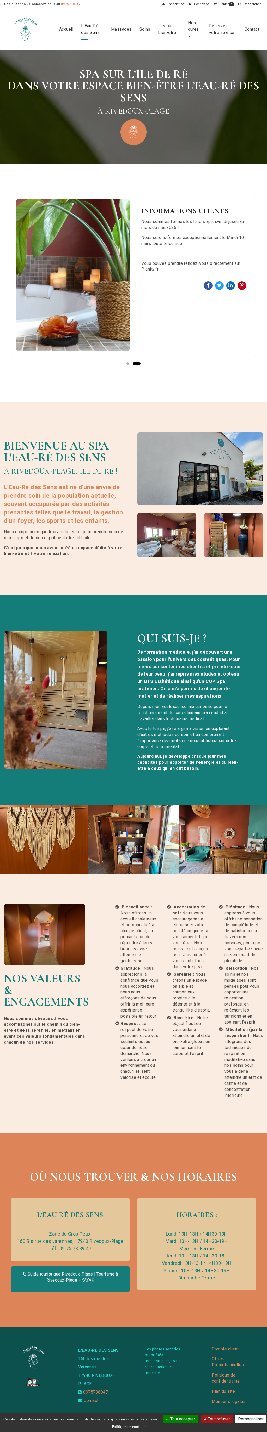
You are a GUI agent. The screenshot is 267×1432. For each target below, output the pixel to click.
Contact (252, 29)
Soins (144, 29)
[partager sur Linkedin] (231, 285)
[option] (133, 275)
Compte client (225, 1348)
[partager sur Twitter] (220, 285)
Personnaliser (251, 1419)
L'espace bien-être (167, 29)
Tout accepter (182, 1419)
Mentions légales (229, 1401)
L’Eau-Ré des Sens (90, 29)
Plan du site (223, 1391)
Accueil (66, 29)
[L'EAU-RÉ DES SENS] (25, 29)
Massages (121, 29)
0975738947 (71, 4)
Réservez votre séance (221, 29)
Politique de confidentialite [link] (133, 1426)
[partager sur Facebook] (209, 285)
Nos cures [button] (193, 26)
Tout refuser (218, 1419)
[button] (249, 4)
